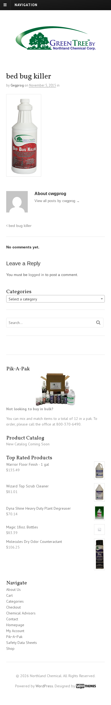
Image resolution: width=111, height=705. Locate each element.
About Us (13, 589)
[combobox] (55, 299)
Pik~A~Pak (14, 636)
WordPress (44, 686)
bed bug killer (20, 225)
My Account (15, 630)
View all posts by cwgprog (57, 201)
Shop (10, 648)
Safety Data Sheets (21, 642)
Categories (15, 601)
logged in (36, 275)
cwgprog (17, 85)
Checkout (13, 607)
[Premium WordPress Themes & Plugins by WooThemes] (86, 686)
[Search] (98, 322)
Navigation (26, 4)
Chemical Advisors (21, 613)
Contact (12, 619)
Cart (9, 595)
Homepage (15, 624)
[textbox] (55, 299)
